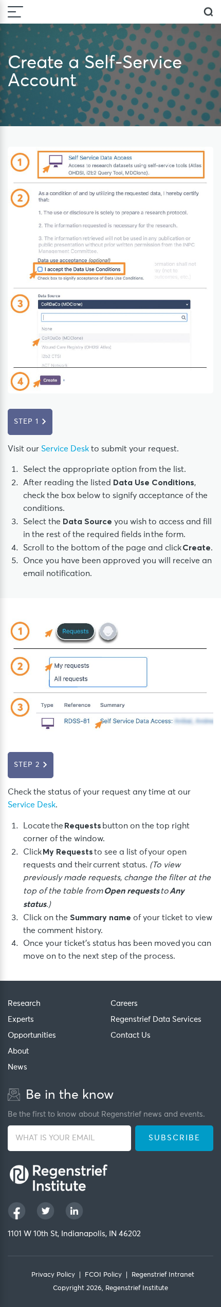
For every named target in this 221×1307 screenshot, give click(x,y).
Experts (21, 1019)
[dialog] (208, 12)
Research (24, 1003)
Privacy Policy (53, 1275)
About (18, 1051)
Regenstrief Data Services (155, 1019)
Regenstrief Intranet (163, 1275)
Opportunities (32, 1035)
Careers (124, 1003)
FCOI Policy (103, 1275)
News (17, 1067)
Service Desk (65, 449)
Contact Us (130, 1035)
